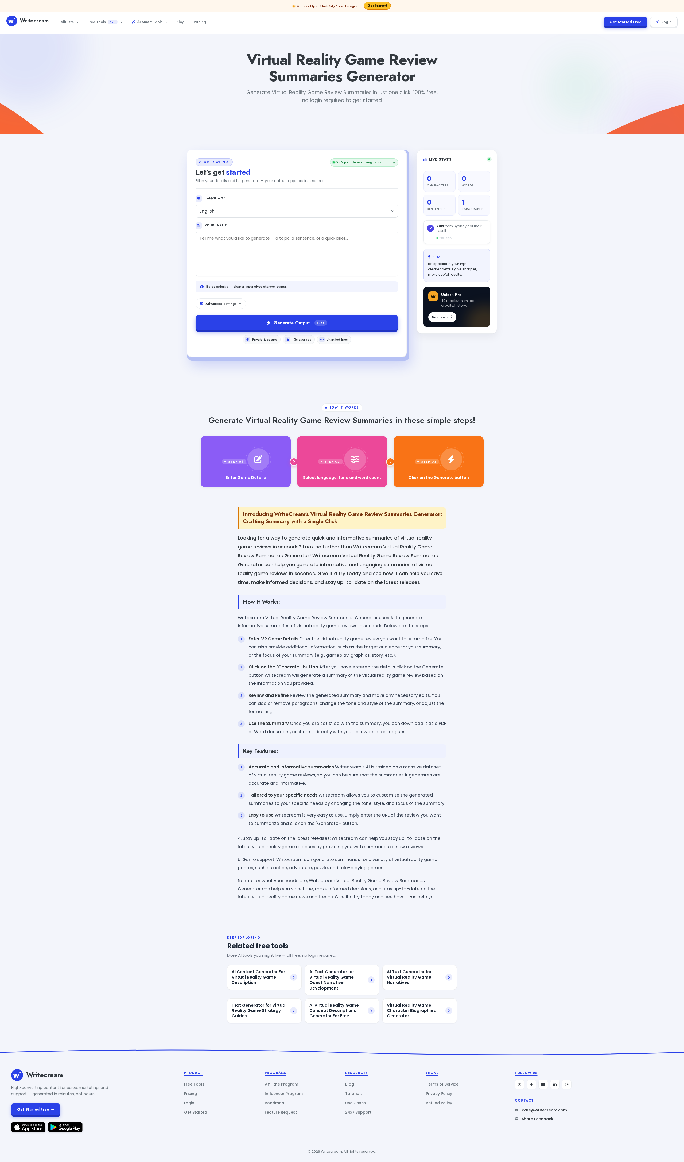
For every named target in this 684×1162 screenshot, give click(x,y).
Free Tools (102, 22)
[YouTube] (543, 1084)
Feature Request (281, 1112)
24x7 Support (358, 1112)
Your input (216, 225)
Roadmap (274, 1103)
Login (666, 22)
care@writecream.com (544, 1110)
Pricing (200, 22)
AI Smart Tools (149, 22)
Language (215, 198)
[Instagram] (567, 1084)
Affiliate (67, 22)
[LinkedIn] (555, 1084)
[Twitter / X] (519, 1084)
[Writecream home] (17, 1075)
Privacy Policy (439, 1093)
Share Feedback (537, 1119)
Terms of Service (442, 1084)
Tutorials (354, 1093)
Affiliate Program (281, 1084)
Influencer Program (284, 1093)
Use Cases (355, 1103)
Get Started (195, 1112)
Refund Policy (439, 1103)
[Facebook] (531, 1084)
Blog (180, 22)
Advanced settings (220, 303)
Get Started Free (625, 22)
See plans (440, 317)
